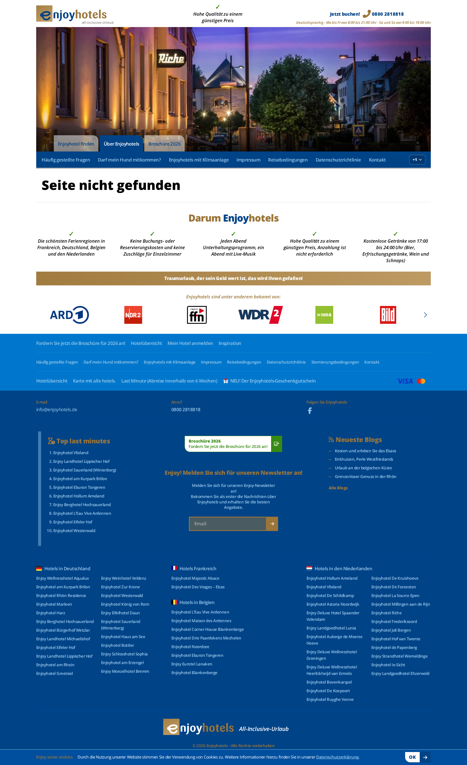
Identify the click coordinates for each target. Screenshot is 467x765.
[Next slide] (425, 315)
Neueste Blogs (359, 440)
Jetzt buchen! (367, 14)
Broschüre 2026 (164, 144)
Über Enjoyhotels (121, 144)
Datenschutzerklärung (337, 757)
